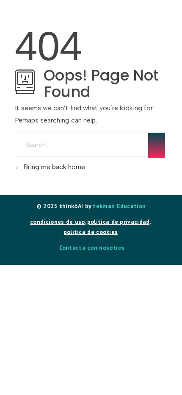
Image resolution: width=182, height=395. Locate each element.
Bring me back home (53, 167)
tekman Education (119, 206)
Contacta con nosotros (92, 247)
